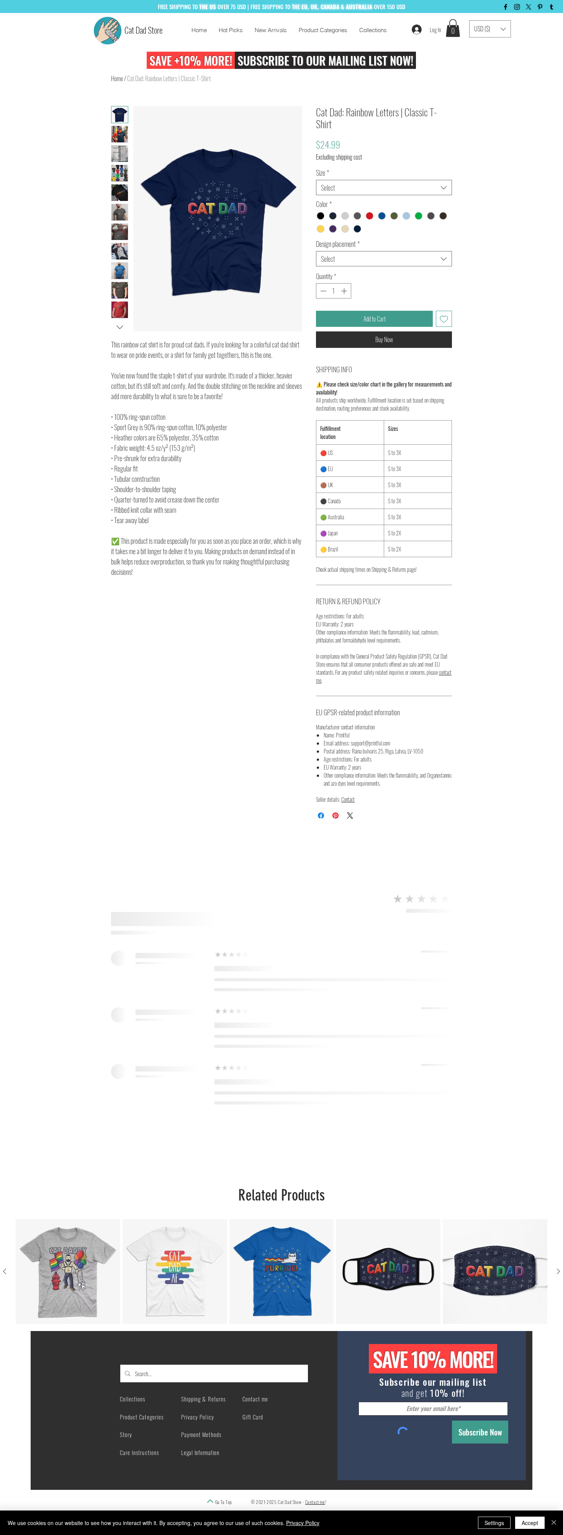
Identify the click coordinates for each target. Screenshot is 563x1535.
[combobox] (384, 187)
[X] (528, 7)
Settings (494, 1523)
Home (117, 78)
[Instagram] (517, 7)
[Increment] (344, 291)
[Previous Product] (4, 1271)
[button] (452, 28)
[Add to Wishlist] (444, 319)
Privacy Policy (302, 1523)
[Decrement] (322, 291)
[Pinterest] (540, 7)
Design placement (338, 244)
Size (322, 172)
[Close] (553, 1523)
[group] (281, 1271)
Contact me (315, 1502)
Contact (348, 799)
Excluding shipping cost (339, 157)
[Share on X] (350, 815)
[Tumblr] (551, 7)
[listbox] (490, 29)
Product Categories (142, 1417)
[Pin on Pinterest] (335, 815)
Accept (530, 1523)
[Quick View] (68, 1271)
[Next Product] (558, 1271)
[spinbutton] (333, 291)
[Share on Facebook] (321, 815)
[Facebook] (505, 7)
